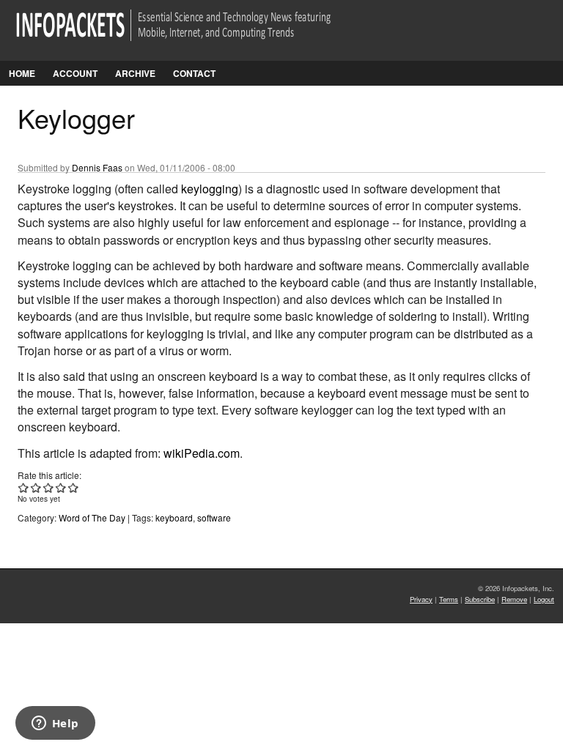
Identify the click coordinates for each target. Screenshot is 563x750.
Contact (194, 73)
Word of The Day (92, 517)
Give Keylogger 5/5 (73, 487)
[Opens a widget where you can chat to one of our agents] (55, 724)
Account (75, 73)
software (214, 517)
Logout (544, 599)
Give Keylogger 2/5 (36, 487)
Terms (448, 599)
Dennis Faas (97, 167)
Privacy (421, 599)
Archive (135, 73)
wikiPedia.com (201, 453)
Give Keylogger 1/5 (24, 487)
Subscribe (480, 599)
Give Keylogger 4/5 (61, 487)
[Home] (194, 34)
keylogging (209, 188)
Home (22, 73)
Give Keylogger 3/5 (49, 487)
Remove (514, 599)
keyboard (174, 517)
